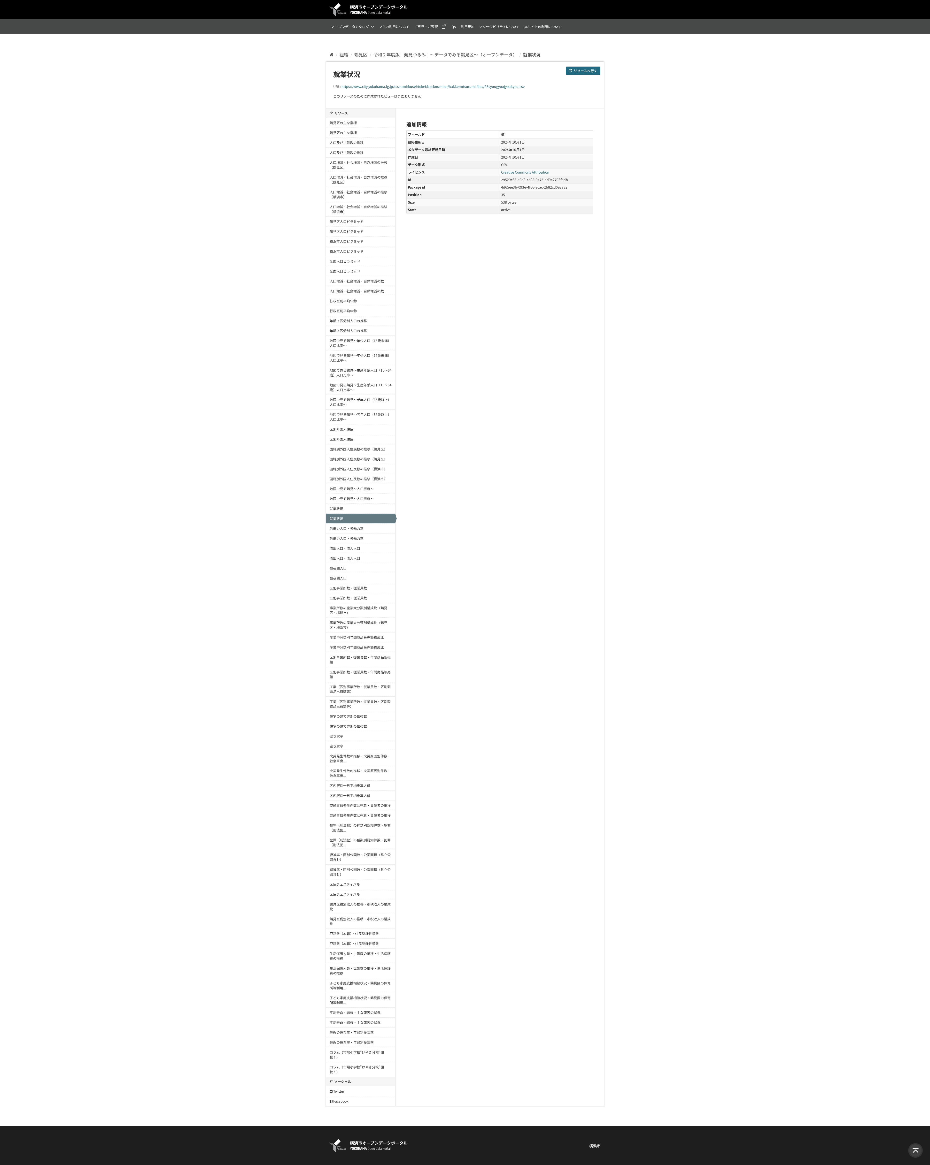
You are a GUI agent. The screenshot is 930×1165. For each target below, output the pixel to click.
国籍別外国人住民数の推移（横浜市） (358, 468)
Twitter (338, 1091)
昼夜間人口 (338, 568)
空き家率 (336, 736)
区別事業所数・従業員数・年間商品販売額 (360, 659)
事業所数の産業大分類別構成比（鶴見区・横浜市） (358, 610)
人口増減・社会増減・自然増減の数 (357, 281)
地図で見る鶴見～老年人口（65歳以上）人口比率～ (360, 402)
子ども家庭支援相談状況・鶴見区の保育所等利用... (360, 985)
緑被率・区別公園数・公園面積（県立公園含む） (360, 857)
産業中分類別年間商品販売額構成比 (357, 637)
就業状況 (532, 54)
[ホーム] (331, 54)
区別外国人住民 (341, 429)
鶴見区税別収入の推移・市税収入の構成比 (360, 906)
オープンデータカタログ (350, 26)
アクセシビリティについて (499, 26)
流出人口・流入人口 (345, 548)
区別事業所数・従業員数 (348, 588)
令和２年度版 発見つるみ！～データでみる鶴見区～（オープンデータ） (445, 54)
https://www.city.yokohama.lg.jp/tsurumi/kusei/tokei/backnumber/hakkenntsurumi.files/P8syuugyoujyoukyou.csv (433, 86)
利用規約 (467, 26)
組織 (344, 54)
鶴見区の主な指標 (343, 122)
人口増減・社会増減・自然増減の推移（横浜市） (358, 194)
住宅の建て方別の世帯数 (348, 716)
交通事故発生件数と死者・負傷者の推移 (360, 805)
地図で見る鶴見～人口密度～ (352, 488)
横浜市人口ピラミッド (347, 241)
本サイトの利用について (543, 26)
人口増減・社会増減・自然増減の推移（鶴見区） (358, 165)
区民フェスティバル (345, 884)
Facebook (341, 1101)
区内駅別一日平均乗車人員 (350, 785)
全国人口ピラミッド (345, 261)
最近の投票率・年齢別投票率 (352, 1032)
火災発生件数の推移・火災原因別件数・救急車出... (360, 758)
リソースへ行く (585, 70)
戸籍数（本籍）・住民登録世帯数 (354, 933)
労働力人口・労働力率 (347, 528)
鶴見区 (360, 54)
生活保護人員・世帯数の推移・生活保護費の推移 (360, 956)
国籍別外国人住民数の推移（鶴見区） (358, 449)
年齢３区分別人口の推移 (348, 320)
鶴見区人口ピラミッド (347, 221)
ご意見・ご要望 (426, 26)
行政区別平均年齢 (343, 300)
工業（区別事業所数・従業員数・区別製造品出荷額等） (360, 689)
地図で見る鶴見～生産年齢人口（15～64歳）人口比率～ (361, 372)
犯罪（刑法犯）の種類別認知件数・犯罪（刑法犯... (360, 827)
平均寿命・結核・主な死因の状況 (355, 1012)
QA (453, 26)
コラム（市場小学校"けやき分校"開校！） (357, 1054)
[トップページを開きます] (368, 9)
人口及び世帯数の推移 (347, 142)
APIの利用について (394, 26)
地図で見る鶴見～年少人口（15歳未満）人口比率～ (360, 343)
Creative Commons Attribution (525, 172)
